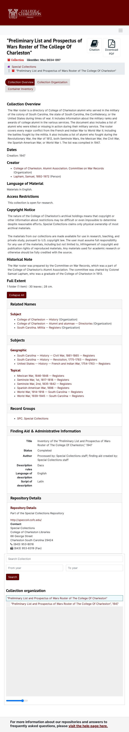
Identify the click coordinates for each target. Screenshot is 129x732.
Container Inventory (20, 89)
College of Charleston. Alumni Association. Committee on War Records (59, 168)
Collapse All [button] (16, 295)
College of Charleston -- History (37, 319)
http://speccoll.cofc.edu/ (26, 520)
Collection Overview (21, 82)
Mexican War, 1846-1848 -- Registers (40, 375)
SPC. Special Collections (32, 418)
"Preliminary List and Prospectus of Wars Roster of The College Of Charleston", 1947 (64, 603)
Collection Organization (52, 82)
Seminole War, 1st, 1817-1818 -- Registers (43, 379)
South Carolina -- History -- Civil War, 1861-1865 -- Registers (56, 355)
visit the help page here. (88, 726)
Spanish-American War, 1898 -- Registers (43, 387)
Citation (94, 49)
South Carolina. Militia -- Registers (39, 327)
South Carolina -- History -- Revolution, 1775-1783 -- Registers (57, 359)
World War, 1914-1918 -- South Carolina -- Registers (50, 392)
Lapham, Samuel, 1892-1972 (31, 176)
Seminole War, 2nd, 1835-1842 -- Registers (44, 383)
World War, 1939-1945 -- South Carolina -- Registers (50, 396)
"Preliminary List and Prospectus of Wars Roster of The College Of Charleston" (57, 598)
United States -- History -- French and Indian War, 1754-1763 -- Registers (63, 363)
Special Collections (24, 66)
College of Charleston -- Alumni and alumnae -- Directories (55, 323)
